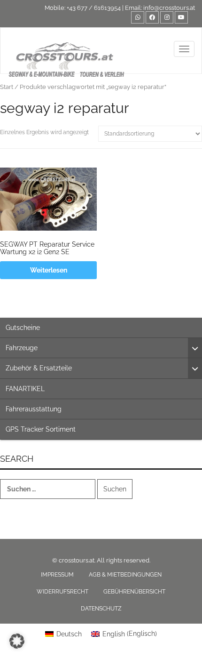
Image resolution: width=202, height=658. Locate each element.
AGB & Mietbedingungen (125, 574)
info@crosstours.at (169, 7)
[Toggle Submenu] (195, 348)
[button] (17, 641)
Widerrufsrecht (62, 591)
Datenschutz (101, 608)
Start (6, 86)
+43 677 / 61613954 (94, 7)
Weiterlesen (48, 270)
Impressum (57, 574)
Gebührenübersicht (134, 591)
